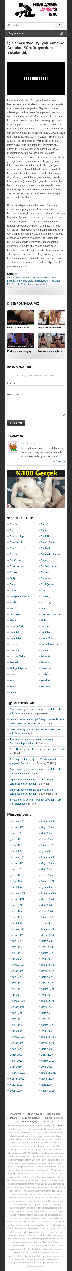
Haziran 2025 (17, 863)
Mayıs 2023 (47, 935)
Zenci (13, 692)
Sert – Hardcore (49, 644)
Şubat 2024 (16, 911)
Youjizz (14, 686)
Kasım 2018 (47, 1090)
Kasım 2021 (47, 988)
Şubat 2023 (16, 947)
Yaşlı (12, 680)
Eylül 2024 (46, 887)
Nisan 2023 (16, 941)
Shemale (14, 650)
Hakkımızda (53, 1114)
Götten (13, 590)
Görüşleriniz (14, 394)
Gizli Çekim (47, 584)
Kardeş (36, 281)
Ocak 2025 (47, 875)
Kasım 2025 (47, 845)
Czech (13, 554)
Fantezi (10, 281)
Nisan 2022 (16, 976)
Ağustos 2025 (17, 857)
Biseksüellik (16, 542)
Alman (13, 524)
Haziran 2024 (17, 899)
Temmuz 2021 (48, 1000)
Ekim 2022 (16, 959)
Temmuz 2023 (48, 929)
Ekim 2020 (16, 1030)
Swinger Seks (17, 656)
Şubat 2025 (16, 875)
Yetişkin (45, 284)
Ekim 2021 (16, 994)
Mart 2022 (46, 976)
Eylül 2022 (46, 959)
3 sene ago (32, 443)
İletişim (13, 1118)
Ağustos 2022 (17, 964)
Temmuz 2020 (48, 1036)
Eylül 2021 (46, 994)
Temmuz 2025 (48, 857)
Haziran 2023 (17, 935)
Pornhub (15, 284)
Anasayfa (15, 1114)
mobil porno (39, 1146)
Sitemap (48, 1121)
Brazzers (25, 277)
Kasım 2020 (47, 1024)
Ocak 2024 (47, 911)
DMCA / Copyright (29, 1121)
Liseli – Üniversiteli (51, 614)
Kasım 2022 (47, 953)
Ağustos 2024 (17, 893)
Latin (43, 608)
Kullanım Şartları (31, 1118)
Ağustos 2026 (17, 821)
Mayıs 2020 (47, 1042)
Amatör (10, 277)
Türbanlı (45, 662)
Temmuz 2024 (48, 893)
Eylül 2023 (46, 923)
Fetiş (17, 281)
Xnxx (38, 284)
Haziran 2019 (17, 1078)
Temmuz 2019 (48, 1072)
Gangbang (46, 578)
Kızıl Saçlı (46, 602)
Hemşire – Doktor (19, 596)
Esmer (54, 277)
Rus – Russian (49, 638)
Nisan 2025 (16, 869)
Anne (17, 277)
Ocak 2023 (47, 947)
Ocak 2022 (47, 982)
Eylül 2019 (46, 1066)
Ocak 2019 (16, 1090)
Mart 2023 (46, 941)
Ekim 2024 (16, 887)
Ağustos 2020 (17, 1036)
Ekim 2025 (16, 851)
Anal (12, 530)
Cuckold (45, 548)
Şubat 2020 (16, 1054)
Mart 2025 (46, 869)
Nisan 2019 (16, 1084)
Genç (23, 281)
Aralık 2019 (16, 1060)
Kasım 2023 (47, 917)
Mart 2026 (46, 833)
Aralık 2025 (16, 845)
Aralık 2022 (16, 953)
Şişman (45, 650)
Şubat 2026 (16, 839)
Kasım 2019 (47, 1060)
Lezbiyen (15, 614)
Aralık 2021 (16, 988)
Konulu (44, 281)
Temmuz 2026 (48, 821)
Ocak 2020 (47, 1054)
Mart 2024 (46, 905)
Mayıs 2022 (47, 970)
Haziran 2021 (17, 1006)
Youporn (45, 686)
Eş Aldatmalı (44, 277)
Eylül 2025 (46, 851)
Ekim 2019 (16, 1066)
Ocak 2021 (47, 1018)
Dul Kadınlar (16, 560)
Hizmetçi (45, 596)
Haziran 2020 (17, 1042)
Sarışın (14, 644)
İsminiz (11, 383)
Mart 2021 (46, 1012)
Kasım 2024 (47, 881)
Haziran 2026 (17, 827)
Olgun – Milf (16, 626)
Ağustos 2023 (17, 929)
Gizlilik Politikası (54, 1118)
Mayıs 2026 (47, 827)
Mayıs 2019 (47, 1078)
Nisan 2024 (16, 905)
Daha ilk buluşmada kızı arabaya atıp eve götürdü (37, 749)
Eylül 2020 (46, 1030)
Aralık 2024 (16, 881)
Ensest (34, 277)
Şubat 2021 (16, 1018)
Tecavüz (45, 656)
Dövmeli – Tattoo (50, 554)
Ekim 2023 (16, 923)
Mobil (51, 281)
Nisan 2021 (16, 1012)
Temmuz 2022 (48, 964)
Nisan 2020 (16, 1048)
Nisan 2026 (16, 833)
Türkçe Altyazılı (28, 284)
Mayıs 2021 (47, 1006)
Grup (29, 281)
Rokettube (15, 638)
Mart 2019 (46, 1084)
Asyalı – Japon (18, 536)
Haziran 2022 (17, 970)
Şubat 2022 (16, 982)
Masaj (13, 620)
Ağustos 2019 (17, 1072)
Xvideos (45, 674)
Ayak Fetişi (47, 536)
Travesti (14, 662)
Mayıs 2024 (47, 899)
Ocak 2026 (47, 839)
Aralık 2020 (16, 1024)
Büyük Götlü (48, 542)
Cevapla (60, 461)
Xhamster (46, 668)
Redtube (45, 632)
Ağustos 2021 (17, 1000)
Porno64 (14, 632)
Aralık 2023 (16, 917)
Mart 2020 (46, 1048)
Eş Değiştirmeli (49, 566)
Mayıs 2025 (47, 863)
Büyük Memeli (18, 548)
